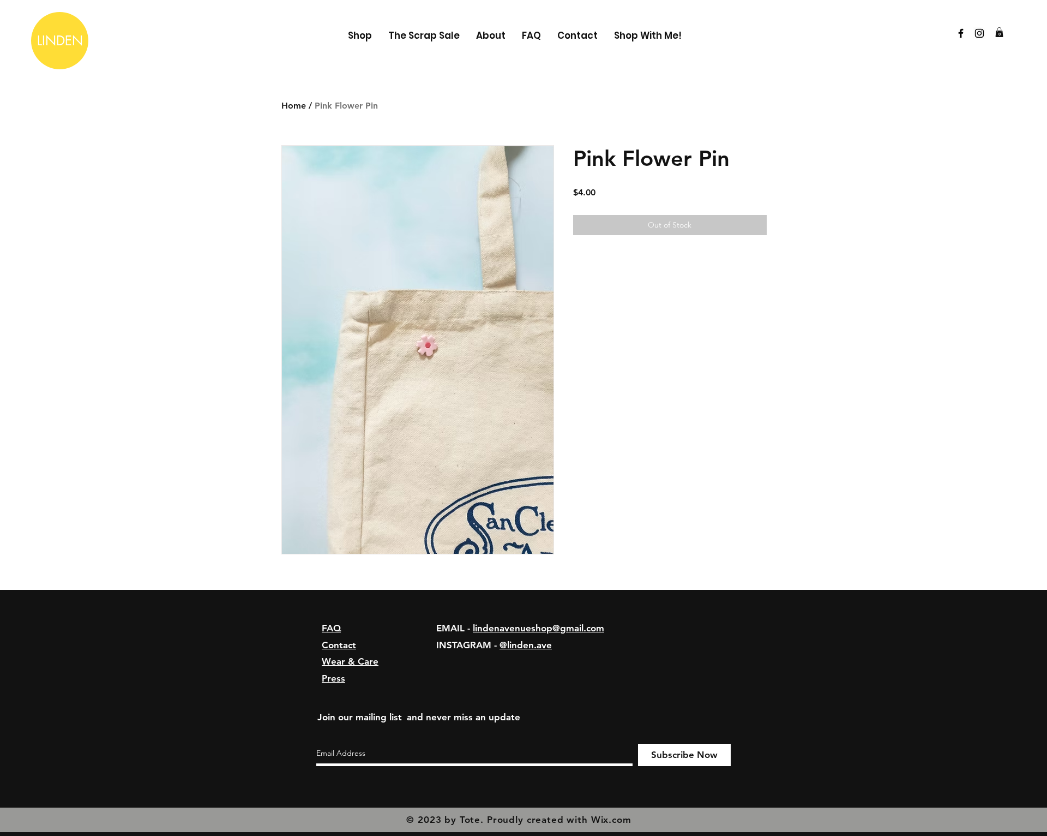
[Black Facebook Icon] (961, 33)
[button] (999, 32)
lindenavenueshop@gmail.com (538, 628)
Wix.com (611, 819)
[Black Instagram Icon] (979, 33)
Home (293, 105)
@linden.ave (526, 645)
